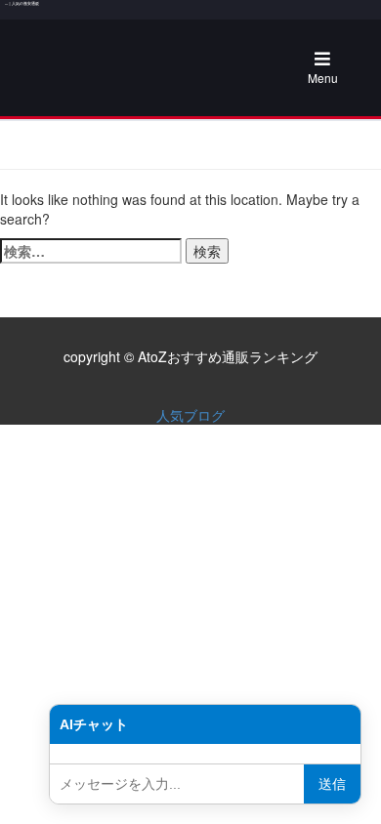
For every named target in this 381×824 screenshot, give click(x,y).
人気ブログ (190, 415)
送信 (332, 784)
